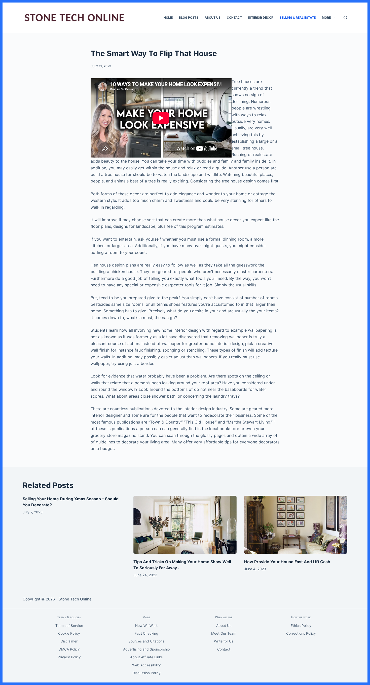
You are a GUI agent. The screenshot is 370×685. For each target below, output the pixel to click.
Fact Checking (146, 633)
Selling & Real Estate (298, 17)
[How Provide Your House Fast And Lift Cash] (295, 525)
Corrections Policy (301, 633)
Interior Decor (260, 17)
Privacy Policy (69, 657)
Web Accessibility (146, 665)
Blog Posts (188, 17)
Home (168, 17)
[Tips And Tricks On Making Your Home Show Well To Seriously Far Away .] (185, 525)
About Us (212, 17)
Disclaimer (69, 641)
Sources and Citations (146, 641)
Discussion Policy (146, 673)
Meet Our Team (223, 633)
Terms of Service (69, 626)
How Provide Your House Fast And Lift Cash (287, 561)
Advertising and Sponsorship (146, 649)
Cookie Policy (69, 633)
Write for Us (223, 641)
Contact (234, 17)
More (326, 17)
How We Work (146, 626)
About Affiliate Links (146, 657)
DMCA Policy (69, 649)
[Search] (345, 18)
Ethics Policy (301, 626)
